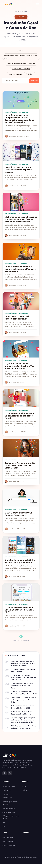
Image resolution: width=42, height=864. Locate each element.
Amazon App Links (8, 812)
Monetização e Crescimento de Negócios (21, 63)
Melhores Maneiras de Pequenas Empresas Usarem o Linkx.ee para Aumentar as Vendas (21, 219)
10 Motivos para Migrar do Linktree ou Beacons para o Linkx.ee (18, 169)
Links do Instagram (8, 808)
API (3, 826)
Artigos (24, 11)
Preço (4, 822)
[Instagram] (10, 773)
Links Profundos (7, 798)
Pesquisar (34, 80)
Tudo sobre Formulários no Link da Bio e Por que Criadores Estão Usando (20, 465)
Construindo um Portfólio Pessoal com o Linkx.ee (17, 317)
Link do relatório (7, 841)
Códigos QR (6, 790)
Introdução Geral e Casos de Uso (16, 112)
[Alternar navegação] (37, 4)
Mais (30, 74)
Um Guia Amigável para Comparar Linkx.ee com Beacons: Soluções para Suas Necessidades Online (19, 119)
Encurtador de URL (8, 786)
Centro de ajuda (7, 837)
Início (17, 11)
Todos (21, 50)
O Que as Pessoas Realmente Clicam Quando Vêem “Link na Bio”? (19, 609)
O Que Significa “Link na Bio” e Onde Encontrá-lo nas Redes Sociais (19, 415)
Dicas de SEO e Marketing (21, 69)
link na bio (5, 794)
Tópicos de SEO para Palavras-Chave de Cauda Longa (20, 57)
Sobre (24, 786)
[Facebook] (4, 773)
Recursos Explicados (16, 74)
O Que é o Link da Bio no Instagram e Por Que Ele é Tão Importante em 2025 (19, 366)
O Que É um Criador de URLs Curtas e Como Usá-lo (18, 514)
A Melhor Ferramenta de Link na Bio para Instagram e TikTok (20, 561)
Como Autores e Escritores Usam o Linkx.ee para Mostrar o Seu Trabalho (20, 269)
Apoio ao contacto (8, 845)
